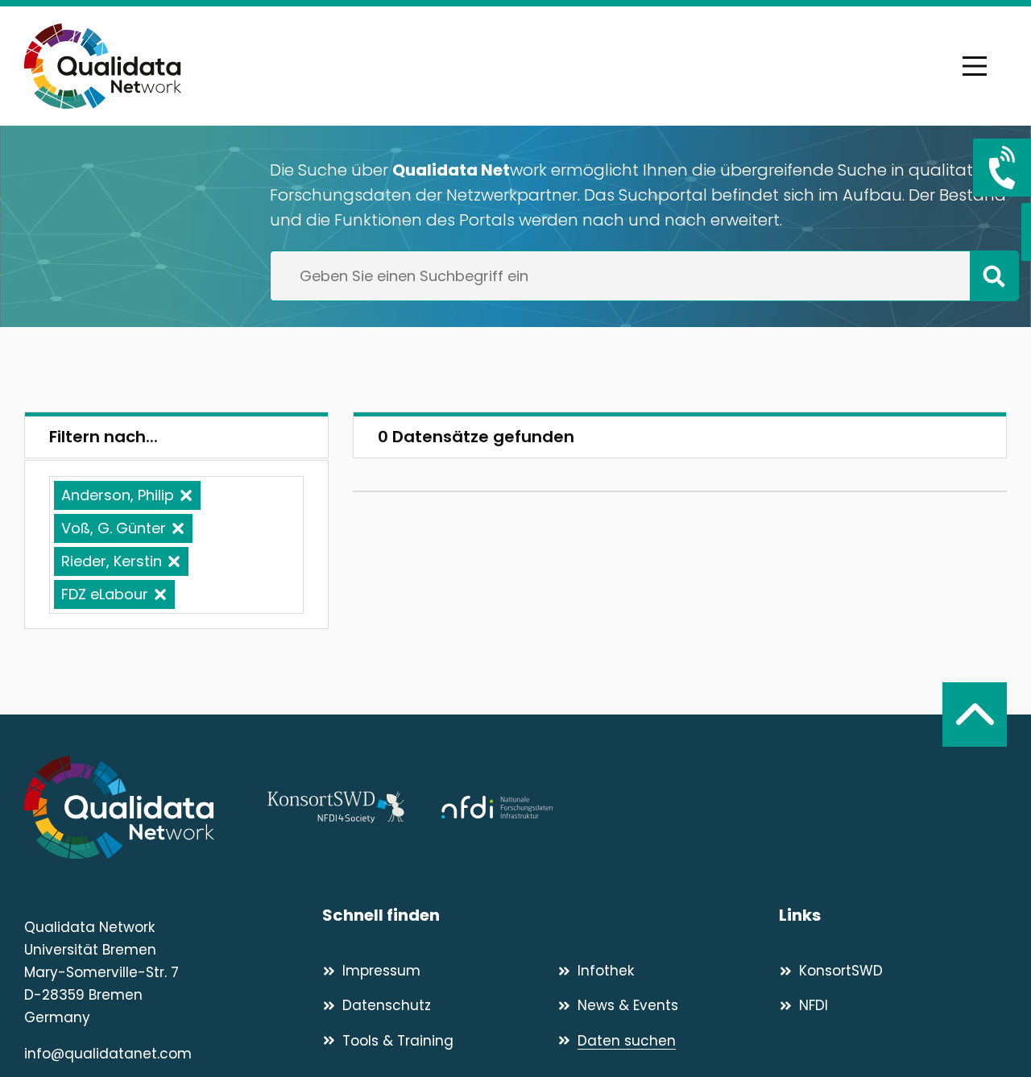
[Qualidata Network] (102, 66)
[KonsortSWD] (335, 807)
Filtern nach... (103, 436)
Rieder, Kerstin (111, 561)
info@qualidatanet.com (108, 1053)
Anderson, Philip (117, 495)
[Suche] (994, 275)
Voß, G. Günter (113, 528)
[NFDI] (497, 807)
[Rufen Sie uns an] (1002, 168)
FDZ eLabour (104, 594)
